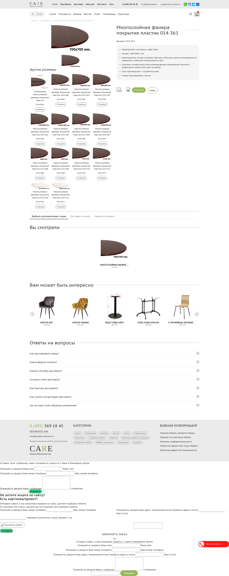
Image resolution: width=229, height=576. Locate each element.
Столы (97, 14)
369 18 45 (46, 426)
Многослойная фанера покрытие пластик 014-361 (128, 265)
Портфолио (65, 4)
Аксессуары (123, 442)
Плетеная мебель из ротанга (135, 438)
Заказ (152, 90)
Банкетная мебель (83, 442)
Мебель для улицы (104, 442)
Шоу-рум (90, 4)
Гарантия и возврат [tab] (104, 216)
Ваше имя (68, 468)
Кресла (87, 14)
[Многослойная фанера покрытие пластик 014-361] (114, 249)
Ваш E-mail (122, 513)
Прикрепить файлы (13, 525)
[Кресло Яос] (46, 307)
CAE (41, 448)
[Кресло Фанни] (80, 307)
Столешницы (109, 14)
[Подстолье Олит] (114, 307)
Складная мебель (97, 438)
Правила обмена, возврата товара (177, 433)
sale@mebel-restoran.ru (42, 436)
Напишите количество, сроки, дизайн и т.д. (49, 517)
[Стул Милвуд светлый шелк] (182, 307)
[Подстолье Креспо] (148, 307)
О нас (55, 4)
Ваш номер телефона (86, 473)
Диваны (77, 14)
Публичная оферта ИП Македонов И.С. (179, 450)
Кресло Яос (46, 322)
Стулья (52, 14)
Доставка (78, 4)
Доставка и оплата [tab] (80, 216)
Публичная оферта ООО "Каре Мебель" (179, 446)
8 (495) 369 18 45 (130, 4)
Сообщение (77, 488)
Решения (113, 438)
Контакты (102, 4)
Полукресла (64, 14)
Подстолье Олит (114, 322)
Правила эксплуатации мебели (175, 437)
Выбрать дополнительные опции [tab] (49, 216)
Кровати (137, 442)
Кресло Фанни (80, 322)
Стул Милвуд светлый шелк (183, 322)
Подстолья (123, 14)
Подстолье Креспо (148, 322)
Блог (111, 4)
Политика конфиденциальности (176, 441)
